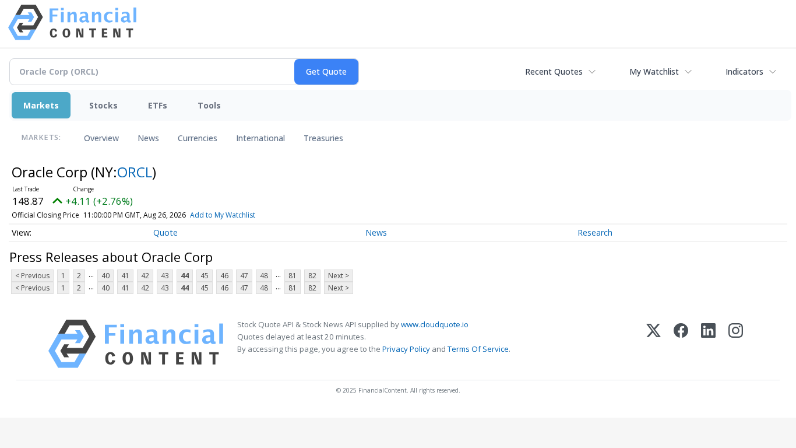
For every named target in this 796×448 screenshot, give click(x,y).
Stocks (103, 105)
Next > (338, 276)
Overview (101, 138)
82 (312, 276)
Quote (165, 232)
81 (292, 276)
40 (105, 276)
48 (264, 276)
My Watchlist (654, 71)
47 (244, 276)
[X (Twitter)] (653, 343)
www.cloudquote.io (435, 324)
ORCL (134, 171)
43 (165, 276)
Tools (209, 105)
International (260, 138)
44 (185, 276)
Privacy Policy (406, 349)
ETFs (157, 105)
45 (204, 276)
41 (125, 276)
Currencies (197, 138)
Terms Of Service (478, 349)
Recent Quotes (554, 71)
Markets (41, 105)
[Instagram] (736, 343)
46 (224, 276)
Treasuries (323, 138)
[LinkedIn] (708, 343)
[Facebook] (681, 343)
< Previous (32, 276)
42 (145, 276)
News (148, 138)
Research (594, 232)
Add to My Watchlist (222, 215)
